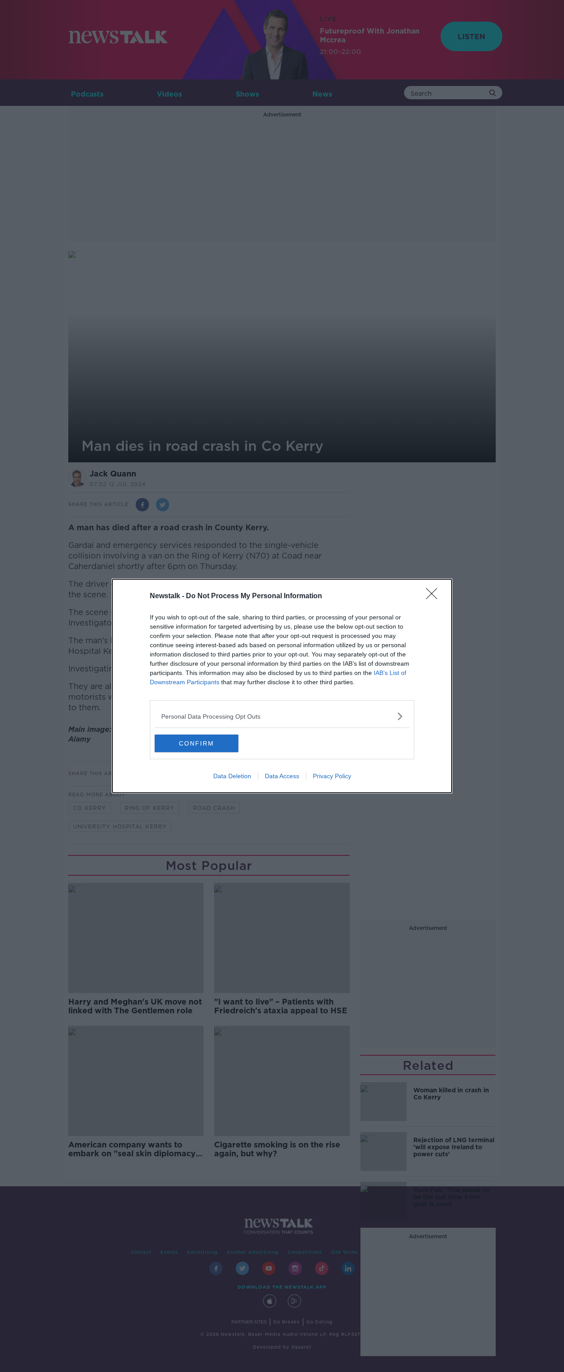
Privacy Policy (332, 776)
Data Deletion (232, 776)
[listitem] (282, 716)
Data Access (282, 776)
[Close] (434, 596)
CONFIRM (196, 743)
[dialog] (282, 686)
